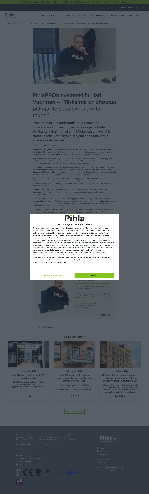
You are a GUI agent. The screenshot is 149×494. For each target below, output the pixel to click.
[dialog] (74, 247)
